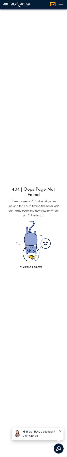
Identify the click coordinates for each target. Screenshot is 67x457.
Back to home (32, 266)
